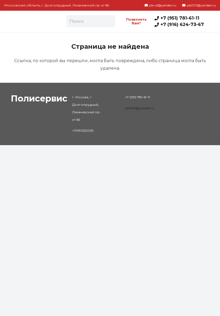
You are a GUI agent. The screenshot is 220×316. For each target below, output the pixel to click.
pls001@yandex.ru (139, 108)
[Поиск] (109, 21)
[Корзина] (210, 21)
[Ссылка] (33, 21)
